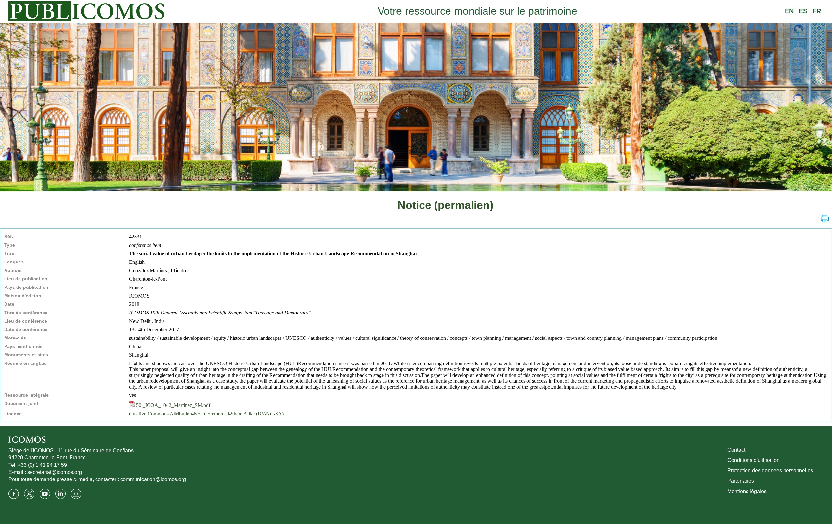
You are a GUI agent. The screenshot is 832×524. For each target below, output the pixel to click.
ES (803, 11)
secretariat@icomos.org (54, 472)
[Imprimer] (825, 218)
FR (816, 11)
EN (789, 11)
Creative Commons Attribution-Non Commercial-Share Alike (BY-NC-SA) (206, 413)
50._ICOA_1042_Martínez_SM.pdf (172, 405)
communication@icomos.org (153, 479)
